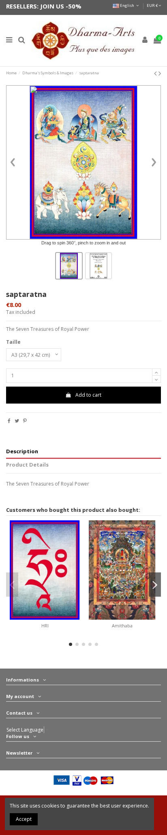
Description (22, 451)
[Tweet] (17, 420)
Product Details (27, 464)
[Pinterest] (25, 420)
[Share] (9, 420)
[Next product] (159, 73)
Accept (24, 819)
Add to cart (88, 394)
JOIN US (52, 6)
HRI (45, 626)
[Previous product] (156, 73)
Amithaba (122, 626)
